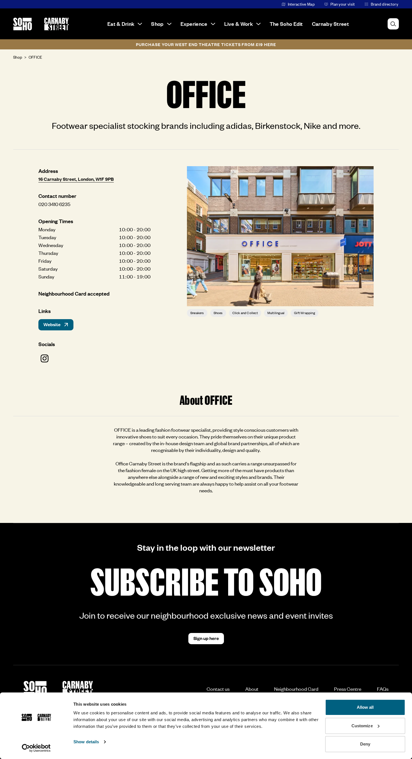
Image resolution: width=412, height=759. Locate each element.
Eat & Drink (120, 23)
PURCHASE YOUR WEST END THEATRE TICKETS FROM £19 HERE (206, 44)
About (251, 688)
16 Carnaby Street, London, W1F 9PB (76, 179)
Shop (157, 23)
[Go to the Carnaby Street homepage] (56, 24)
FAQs (382, 688)
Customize (362, 725)
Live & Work (238, 23)
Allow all (365, 707)
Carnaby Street (330, 23)
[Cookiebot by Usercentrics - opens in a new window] (36, 748)
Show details (86, 741)
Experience (193, 23)
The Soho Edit (286, 23)
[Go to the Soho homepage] (22, 24)
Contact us (218, 688)
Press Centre (347, 688)
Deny (365, 744)
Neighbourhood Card (296, 688)
